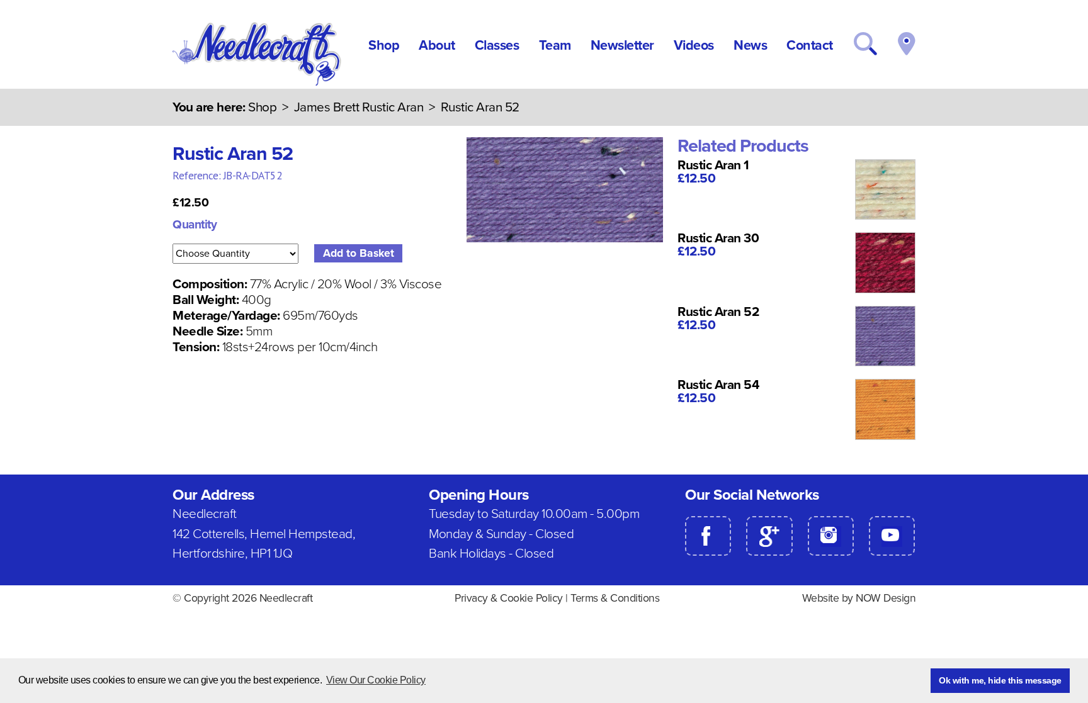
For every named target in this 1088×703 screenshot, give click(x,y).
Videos (694, 45)
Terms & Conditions (614, 598)
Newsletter (622, 45)
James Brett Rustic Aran (360, 107)
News (750, 45)
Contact (809, 45)
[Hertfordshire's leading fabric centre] (258, 82)
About (437, 45)
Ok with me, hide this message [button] (1000, 680)
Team (555, 45)
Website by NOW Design (859, 598)
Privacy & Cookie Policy (509, 598)
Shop (383, 45)
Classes (497, 45)
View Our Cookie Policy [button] (376, 680)
